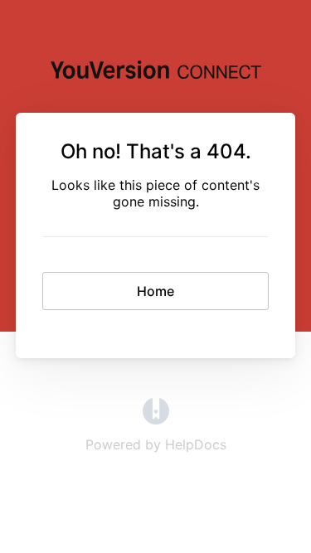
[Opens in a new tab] (156, 419)
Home (155, 291)
